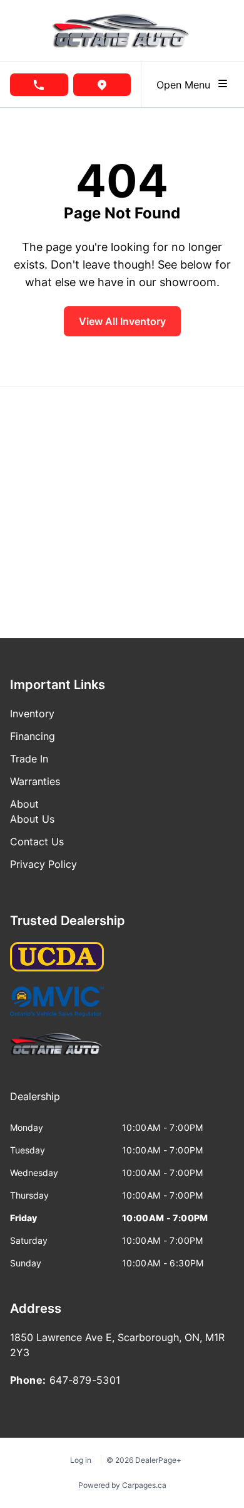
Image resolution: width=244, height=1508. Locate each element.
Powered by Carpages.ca (122, 1485)
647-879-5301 (85, 1380)
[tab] (35, 1102)
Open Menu (186, 84)
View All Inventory (122, 321)
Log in (80, 1460)
